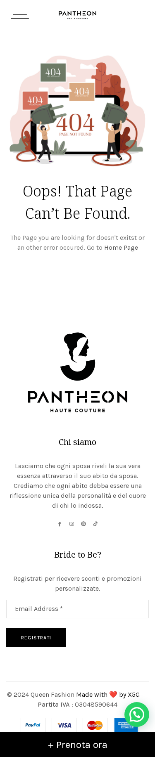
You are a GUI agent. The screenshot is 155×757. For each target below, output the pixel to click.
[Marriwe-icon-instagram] (71, 524)
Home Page (121, 247)
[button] (136, 714)
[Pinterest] (83, 524)
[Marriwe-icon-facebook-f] (59, 524)
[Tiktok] (95, 524)
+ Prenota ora (77, 744)
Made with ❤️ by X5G (108, 694)
